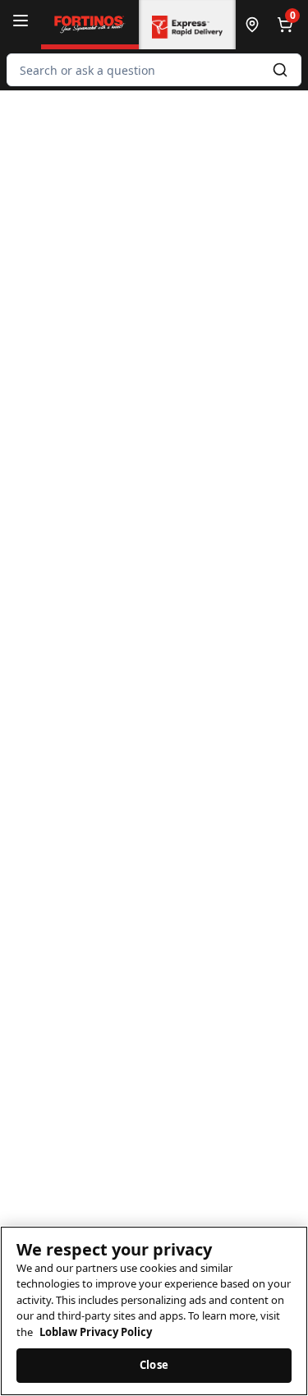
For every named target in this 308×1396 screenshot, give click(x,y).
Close (154, 1364)
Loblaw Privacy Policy (95, 1332)
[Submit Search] (280, 70)
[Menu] (20, 20)
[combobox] (154, 69)
